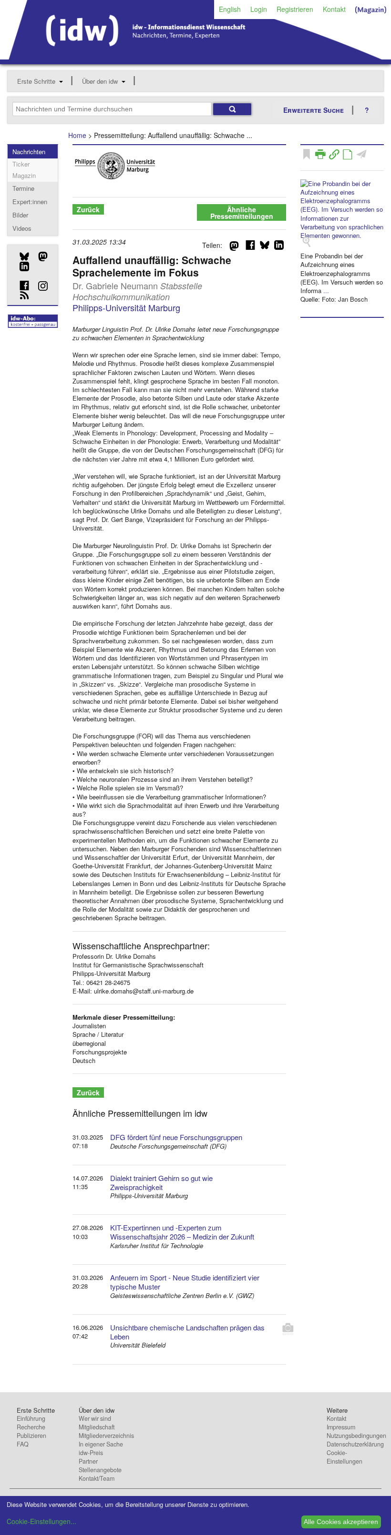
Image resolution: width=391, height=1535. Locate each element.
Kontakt (334, 9)
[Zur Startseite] (195, 56)
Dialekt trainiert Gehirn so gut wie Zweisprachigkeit (161, 1182)
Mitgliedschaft (96, 1427)
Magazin (24, 175)
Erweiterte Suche (313, 110)
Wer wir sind (95, 1418)
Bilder (20, 214)
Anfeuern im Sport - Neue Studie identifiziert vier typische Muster (184, 1281)
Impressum (341, 1427)
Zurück (88, 209)
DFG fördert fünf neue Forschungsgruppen (176, 1137)
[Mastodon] (39, 256)
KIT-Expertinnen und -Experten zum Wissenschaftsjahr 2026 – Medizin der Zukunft (182, 1231)
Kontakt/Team (96, 1478)
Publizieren (31, 1435)
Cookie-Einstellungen (344, 1457)
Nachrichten (28, 151)
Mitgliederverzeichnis (106, 1435)
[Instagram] (39, 286)
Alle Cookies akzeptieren (341, 1521)
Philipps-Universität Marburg (126, 307)
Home (77, 135)
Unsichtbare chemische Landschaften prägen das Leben (187, 1331)
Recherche (31, 1427)
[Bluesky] (20, 256)
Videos (21, 228)
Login (258, 9)
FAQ (23, 1444)
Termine (23, 188)
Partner (88, 1461)
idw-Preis (91, 1452)
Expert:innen (29, 201)
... (326, 290)
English (230, 9)
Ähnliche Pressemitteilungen (241, 213)
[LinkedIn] (20, 266)
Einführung (31, 1418)
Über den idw (100, 81)
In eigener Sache (101, 1444)
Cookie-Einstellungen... (41, 1521)
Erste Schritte (36, 81)
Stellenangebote (100, 1470)
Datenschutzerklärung (355, 1444)
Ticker (21, 163)
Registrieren (295, 9)
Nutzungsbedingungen (356, 1435)
